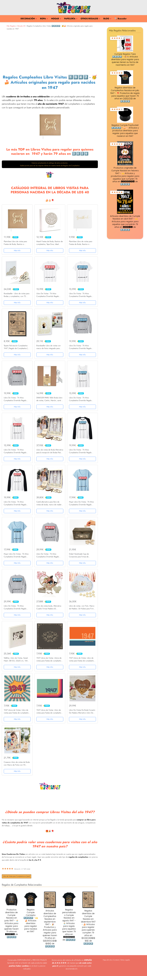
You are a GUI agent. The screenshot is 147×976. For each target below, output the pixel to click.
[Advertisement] (50, 51)
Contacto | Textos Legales (121, 960)
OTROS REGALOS (89, 18)
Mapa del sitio (107, 960)
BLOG (106, 18)
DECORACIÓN (28, 18)
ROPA (43, 18)
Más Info (17, 250)
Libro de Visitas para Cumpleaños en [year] (16, 876)
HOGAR (55, 18)
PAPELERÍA (69, 18)
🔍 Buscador (120, 18)
